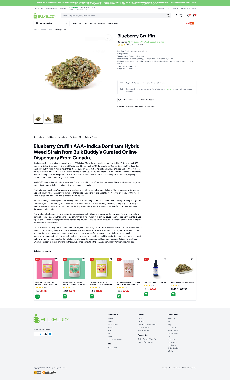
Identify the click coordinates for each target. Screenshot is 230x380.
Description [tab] (38, 137)
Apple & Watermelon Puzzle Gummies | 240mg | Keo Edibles (74, 283)
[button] (108, 38)
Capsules (141, 321)
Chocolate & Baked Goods (147, 324)
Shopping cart (173, 333)
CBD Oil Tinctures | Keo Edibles (155, 282)
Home (35, 29)
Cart (168, 8)
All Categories (46, 23)
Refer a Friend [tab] (91, 137)
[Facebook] (36, 334)
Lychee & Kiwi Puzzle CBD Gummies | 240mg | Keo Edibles (101, 283)
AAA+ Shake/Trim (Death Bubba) (182, 282)
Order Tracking (185, 8)
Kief (109, 333)
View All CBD (112, 348)
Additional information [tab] (56, 137)
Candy (140, 319)
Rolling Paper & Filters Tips (147, 339)
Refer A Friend (173, 330)
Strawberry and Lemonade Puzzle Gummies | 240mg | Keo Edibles (46, 285)
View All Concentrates (115, 339)
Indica (50, 29)
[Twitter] (40, 334)
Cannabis (43, 29)
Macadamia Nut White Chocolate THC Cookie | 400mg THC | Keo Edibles (128, 284)
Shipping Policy (191, 368)
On (189, 23)
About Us (36, 8)
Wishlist (194, 8)
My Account (161, 8)
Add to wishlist (119, 100)
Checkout (175, 8)
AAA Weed (144, 42)
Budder (110, 321)
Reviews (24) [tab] (75, 137)
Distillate (111, 327)
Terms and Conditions (169, 368)
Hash (109, 330)
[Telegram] (50, 334)
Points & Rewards (51, 8)
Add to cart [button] (37, 297)
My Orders (172, 345)
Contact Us (62, 8)
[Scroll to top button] (225, 375)
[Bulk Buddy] (45, 15)
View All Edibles (143, 330)
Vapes (110, 336)
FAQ (42, 8)
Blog (169, 324)
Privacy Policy (181, 368)
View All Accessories (145, 342)
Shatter (110, 319)
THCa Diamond (113, 324)
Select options (146, 294)
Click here (168, 89)
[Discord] (45, 334)
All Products (133, 42)
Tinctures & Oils (143, 327)
